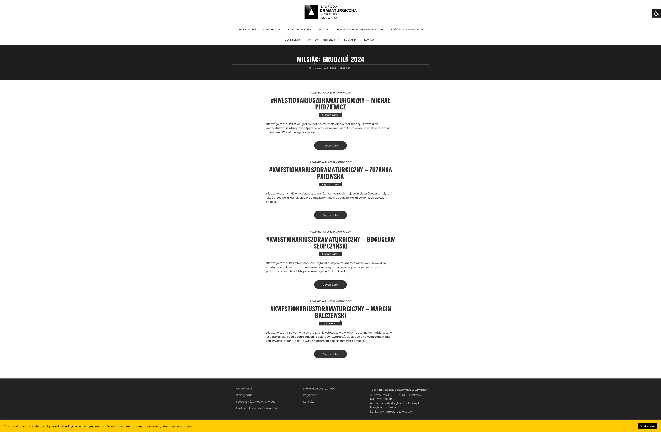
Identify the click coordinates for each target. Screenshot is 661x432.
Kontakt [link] (370, 39)
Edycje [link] (323, 29)
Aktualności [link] (247, 29)
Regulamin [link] (349, 39)
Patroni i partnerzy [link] (321, 39)
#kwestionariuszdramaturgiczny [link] (359, 29)
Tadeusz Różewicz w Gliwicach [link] (256, 402)
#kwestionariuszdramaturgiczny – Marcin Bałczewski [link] (330, 312)
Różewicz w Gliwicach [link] (407, 29)
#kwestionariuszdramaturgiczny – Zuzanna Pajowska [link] (330, 173)
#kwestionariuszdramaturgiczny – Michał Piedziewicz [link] (330, 103)
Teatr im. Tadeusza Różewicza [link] (256, 408)
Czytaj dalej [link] (330, 145)
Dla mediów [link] (293, 39)
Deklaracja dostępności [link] (319, 389)
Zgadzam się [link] (647, 426)
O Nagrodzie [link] (272, 29)
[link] (656, 13)
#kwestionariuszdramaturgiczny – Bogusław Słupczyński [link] (330, 242)
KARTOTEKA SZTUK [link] (300, 29)
